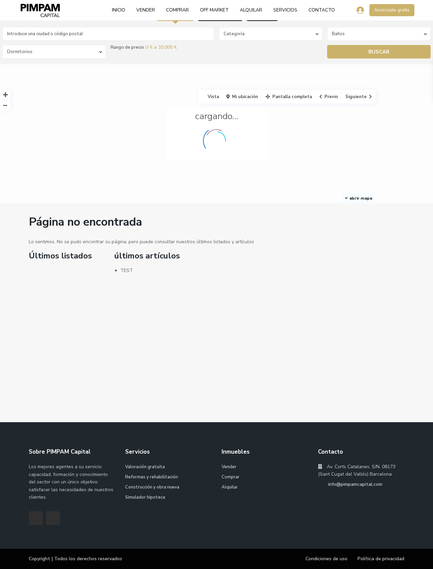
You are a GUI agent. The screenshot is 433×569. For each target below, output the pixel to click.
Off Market (214, 10)
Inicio (118, 10)
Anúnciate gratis (392, 10)
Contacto (322, 10)
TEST (126, 270)
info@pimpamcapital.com (354, 484)
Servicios (285, 10)
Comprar (177, 10)
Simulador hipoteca (145, 497)
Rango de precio (127, 47)
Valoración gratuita (145, 467)
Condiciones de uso (326, 558)
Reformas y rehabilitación (151, 477)
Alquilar (251, 10)
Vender (145, 10)
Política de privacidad (381, 558)
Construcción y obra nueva (152, 487)
